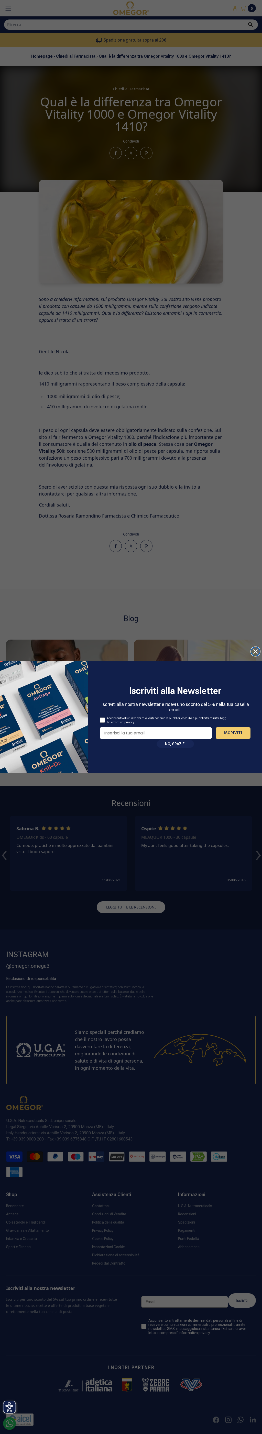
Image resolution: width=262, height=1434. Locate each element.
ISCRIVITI (233, 733)
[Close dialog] (255, 651)
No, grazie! (175, 744)
